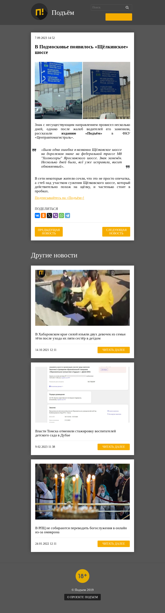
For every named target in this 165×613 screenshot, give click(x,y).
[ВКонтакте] (37, 215)
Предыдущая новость (49, 231)
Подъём (63, 12)
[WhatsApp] (61, 215)
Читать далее (113, 350)
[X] (49, 215)
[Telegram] (67, 215)
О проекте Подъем (82, 597)
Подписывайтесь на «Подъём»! (59, 198)
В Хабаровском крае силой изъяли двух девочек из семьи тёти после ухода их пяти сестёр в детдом (80, 336)
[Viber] (55, 215)
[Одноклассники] (43, 215)
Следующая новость (116, 231)
